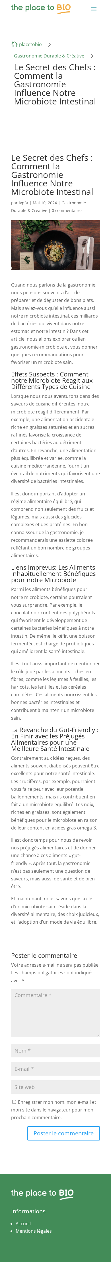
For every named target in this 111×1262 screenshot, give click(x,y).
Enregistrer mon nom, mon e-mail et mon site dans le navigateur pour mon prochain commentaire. (53, 1110)
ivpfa (23, 202)
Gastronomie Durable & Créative (49, 56)
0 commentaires (67, 210)
